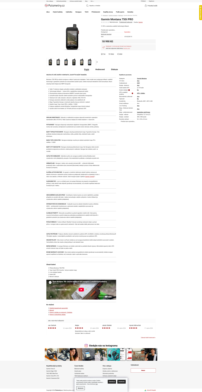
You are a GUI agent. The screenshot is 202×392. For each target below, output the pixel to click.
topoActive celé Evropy (143, 112)
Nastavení (80, 388)
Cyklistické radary (79, 373)
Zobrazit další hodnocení (148, 337)
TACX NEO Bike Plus (52, 373)
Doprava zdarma (107, 368)
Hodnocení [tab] (100, 69)
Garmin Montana (142, 78)
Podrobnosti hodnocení (125, 22)
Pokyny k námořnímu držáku (58, 314)
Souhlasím (122, 381)
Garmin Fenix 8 (50, 368)
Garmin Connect (89, 176)
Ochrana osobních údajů (76, 1)
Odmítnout (112, 381)
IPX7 (138, 83)
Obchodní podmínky (61, 1)
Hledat (143, 370)
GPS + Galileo (141, 93)
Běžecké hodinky (79, 368)
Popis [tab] (86, 69)
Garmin (141, 22)
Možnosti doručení (106, 34)
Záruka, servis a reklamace (110, 371)
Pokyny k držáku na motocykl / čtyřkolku (61, 312)
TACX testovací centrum (81, 376)
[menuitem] (48, 12)
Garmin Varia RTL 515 (52, 376)
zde (97, 384)
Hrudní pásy (77, 371)
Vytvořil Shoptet (151, 390)
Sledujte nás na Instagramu (103, 345)
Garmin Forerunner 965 (52, 378)
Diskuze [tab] (114, 69)
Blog (86, 1)
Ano (138, 81)
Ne (138, 90)
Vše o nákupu (49, 1)
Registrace (151, 1)
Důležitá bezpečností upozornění (59, 308)
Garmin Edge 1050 (51, 371)
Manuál (52, 310)
